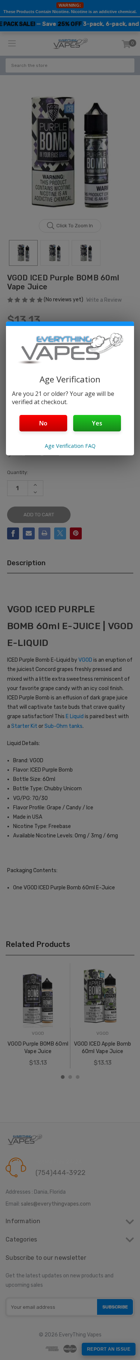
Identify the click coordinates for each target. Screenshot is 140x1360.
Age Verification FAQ (70, 445)
